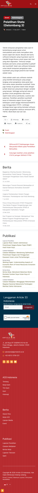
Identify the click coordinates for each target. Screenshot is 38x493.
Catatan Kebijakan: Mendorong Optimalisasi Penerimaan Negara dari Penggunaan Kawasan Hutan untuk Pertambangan (18, 255)
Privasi (4, 477)
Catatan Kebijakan (9, 446)
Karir (4, 391)
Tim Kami (6, 388)
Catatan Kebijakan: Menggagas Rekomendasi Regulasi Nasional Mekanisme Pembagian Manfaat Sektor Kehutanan (19, 284)
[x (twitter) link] (7, 361)
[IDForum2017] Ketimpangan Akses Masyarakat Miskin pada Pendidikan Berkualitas (22, 146)
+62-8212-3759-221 (12, 355)
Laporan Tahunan (9, 453)
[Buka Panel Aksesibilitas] (2, 490)
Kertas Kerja (7, 449)
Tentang (5, 382)
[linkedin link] (11, 361)
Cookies (10, 477)
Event (7, 130)
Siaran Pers (7, 414)
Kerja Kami (6, 385)
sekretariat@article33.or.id (14, 352)
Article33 (8, 29)
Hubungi (6, 394)
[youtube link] (15, 361)
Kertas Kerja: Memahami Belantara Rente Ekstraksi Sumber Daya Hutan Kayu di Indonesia (17, 274)
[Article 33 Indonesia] (6, 4)
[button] (30, 4)
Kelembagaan (10, 133)
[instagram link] (4, 361)
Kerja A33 (6, 417)
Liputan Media (8, 420)
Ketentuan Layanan (18, 477)
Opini (4, 456)
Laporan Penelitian (9, 443)
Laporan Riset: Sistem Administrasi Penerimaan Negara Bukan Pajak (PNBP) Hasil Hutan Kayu (17, 245)
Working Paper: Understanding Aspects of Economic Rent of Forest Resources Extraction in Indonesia (19, 264)
